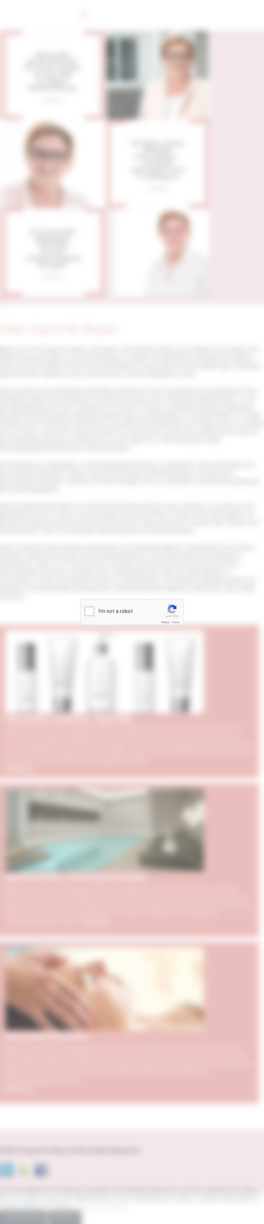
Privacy (165, 622)
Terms (176, 622)
